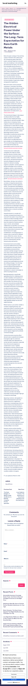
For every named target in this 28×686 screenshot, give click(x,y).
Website (6, 558)
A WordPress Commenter (9, 636)
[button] (8, 484)
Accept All (13, 679)
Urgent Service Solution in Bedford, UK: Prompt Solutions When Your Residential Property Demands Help (13, 625)
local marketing (10, 3)
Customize (13, 674)
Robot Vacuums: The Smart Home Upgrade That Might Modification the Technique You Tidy (13, 612)
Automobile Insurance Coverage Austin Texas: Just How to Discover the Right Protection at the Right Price (13, 598)
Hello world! (21, 636)
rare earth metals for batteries (15, 178)
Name (6, 544)
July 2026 (5, 648)
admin (7, 481)
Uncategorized (9, 19)
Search (6, 581)
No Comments (9, 51)
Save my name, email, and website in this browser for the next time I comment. (13, 567)
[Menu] (25, 3)
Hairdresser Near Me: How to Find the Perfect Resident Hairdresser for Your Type (13, 605)
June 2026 (5, 650)
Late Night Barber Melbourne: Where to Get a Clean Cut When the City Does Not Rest (13, 618)
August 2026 (6, 645)
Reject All (14, 677)
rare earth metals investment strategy (13, 148)
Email (6, 551)
